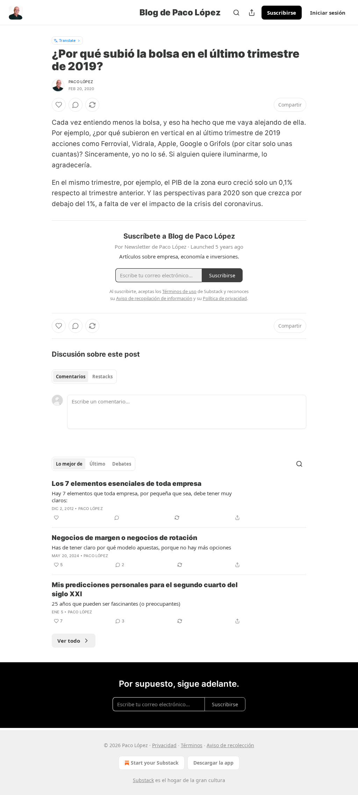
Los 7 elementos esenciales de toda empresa (126, 484)
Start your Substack (155, 762)
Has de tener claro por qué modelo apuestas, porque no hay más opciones (141, 547)
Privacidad (164, 745)
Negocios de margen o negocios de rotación (124, 538)
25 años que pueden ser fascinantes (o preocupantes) (116, 603)
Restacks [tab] (102, 376)
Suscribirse (281, 12)
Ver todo (68, 640)
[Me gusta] (59, 105)
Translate (67, 40)
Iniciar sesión (327, 12)
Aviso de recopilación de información (154, 298)
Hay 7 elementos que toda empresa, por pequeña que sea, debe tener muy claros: (142, 497)
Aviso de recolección (230, 745)
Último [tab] (97, 464)
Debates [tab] (121, 464)
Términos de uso (179, 291)
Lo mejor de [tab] (69, 464)
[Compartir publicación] (252, 13)
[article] (179, 500)
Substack (143, 780)
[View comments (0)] (76, 105)
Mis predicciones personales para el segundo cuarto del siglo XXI (145, 589)
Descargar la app (213, 762)
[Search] (236, 13)
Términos (191, 745)
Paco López (81, 81)
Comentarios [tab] (70, 376)
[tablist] (84, 377)
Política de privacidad (225, 298)
